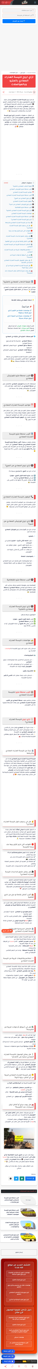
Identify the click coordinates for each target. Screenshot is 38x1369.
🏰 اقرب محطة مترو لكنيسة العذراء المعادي (20, 216)
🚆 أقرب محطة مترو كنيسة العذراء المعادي (20, 195)
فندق (26, 921)
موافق (24, 1361)
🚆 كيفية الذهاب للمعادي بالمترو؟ (23, 186)
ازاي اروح (26, 719)
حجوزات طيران (22, 326)
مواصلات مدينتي (19, 1337)
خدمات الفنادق (25, 330)
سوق (24, 1035)
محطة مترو (20, 692)
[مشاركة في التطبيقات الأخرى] (10, 1178)
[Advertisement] (19, 47)
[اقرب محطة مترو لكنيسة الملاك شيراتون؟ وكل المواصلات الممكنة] (28, 1212)
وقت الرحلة (8, 1361)
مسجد (12, 941)
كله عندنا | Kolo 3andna (19, 1361)
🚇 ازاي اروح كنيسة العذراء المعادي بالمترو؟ (20, 210)
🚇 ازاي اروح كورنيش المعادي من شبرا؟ (21, 204)
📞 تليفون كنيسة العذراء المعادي (23, 201)
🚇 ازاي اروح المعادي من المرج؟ (24, 198)
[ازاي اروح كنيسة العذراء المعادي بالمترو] (19, 1138)
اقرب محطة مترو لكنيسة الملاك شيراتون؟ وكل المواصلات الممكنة (11, 1212)
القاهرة (23, 1090)
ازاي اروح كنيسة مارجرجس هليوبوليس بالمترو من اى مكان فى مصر (11, 1237)
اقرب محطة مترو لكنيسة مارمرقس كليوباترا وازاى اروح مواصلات (11, 1200)
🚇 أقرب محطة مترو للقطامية (24, 207)
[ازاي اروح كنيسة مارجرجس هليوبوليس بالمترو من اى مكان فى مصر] (28, 1237)
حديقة (31, 946)
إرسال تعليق (19, 1252)
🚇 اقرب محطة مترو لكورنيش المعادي (22, 189)
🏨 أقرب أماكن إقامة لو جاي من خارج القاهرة (19, 241)
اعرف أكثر (28, 1361)
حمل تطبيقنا (8, 1356)
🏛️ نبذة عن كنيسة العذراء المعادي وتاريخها (19, 222)
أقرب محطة (8, 1351)
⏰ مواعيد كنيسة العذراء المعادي (23, 192)
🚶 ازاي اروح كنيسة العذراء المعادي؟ (22, 219)
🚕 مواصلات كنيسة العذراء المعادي (22, 213)
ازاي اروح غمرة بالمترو (19, 1280)
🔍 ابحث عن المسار (19, 21)
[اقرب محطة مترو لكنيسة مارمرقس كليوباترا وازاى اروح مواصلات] (28, 1200)
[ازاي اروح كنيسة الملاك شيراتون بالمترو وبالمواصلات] (28, 1225)
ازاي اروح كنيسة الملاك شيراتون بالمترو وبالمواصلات (12, 1225)
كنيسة (5, 1157)
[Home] (32, 1366)
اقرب (28, 692)
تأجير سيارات (25, 328)
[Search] (2, 2)
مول (32, 1122)
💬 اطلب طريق (7, 931)
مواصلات (8, 648)
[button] (6, 2)
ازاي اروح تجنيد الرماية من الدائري (19, 1299)
